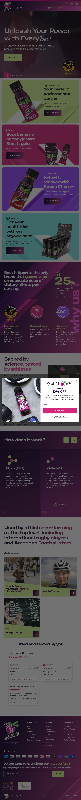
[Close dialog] (76, 380)
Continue (59, 411)
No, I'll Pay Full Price (59, 417)
